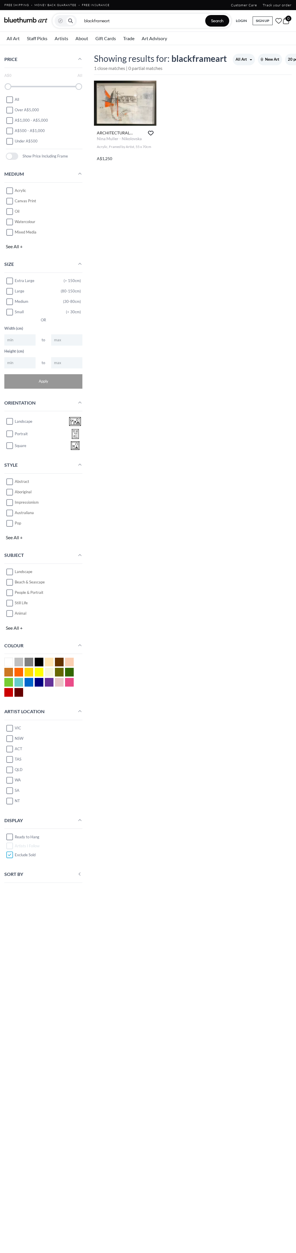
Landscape (23, 571)
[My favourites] (278, 21)
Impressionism (27, 502)
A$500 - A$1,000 (30, 130)
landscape (23, 421)
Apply (43, 381)
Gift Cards (105, 38)
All (17, 99)
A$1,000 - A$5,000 (31, 120)
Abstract (22, 481)
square (20, 445)
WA (18, 780)
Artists (61, 38)
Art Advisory (154, 38)
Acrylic (20, 190)
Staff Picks (37, 38)
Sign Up (262, 20)
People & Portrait (29, 592)
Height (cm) (14, 351)
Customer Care (244, 5)
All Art (13, 38)
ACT (18, 748)
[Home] (26, 20)
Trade (128, 38)
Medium (21, 301)
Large (19, 291)
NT (17, 800)
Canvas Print (25, 201)
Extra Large (24, 280)
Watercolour (25, 221)
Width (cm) (13, 328)
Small (19, 311)
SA (17, 790)
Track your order (277, 5)
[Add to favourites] (150, 133)
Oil (17, 211)
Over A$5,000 (27, 109)
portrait (21, 433)
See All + (14, 246)
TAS (18, 759)
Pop (18, 523)
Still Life (21, 602)
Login (241, 20)
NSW (19, 738)
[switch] (12, 156)
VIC (18, 728)
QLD (19, 769)
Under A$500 (26, 141)
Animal (20, 613)
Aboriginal (23, 492)
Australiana (24, 512)
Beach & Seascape (30, 582)
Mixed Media (25, 232)
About (81, 38)
